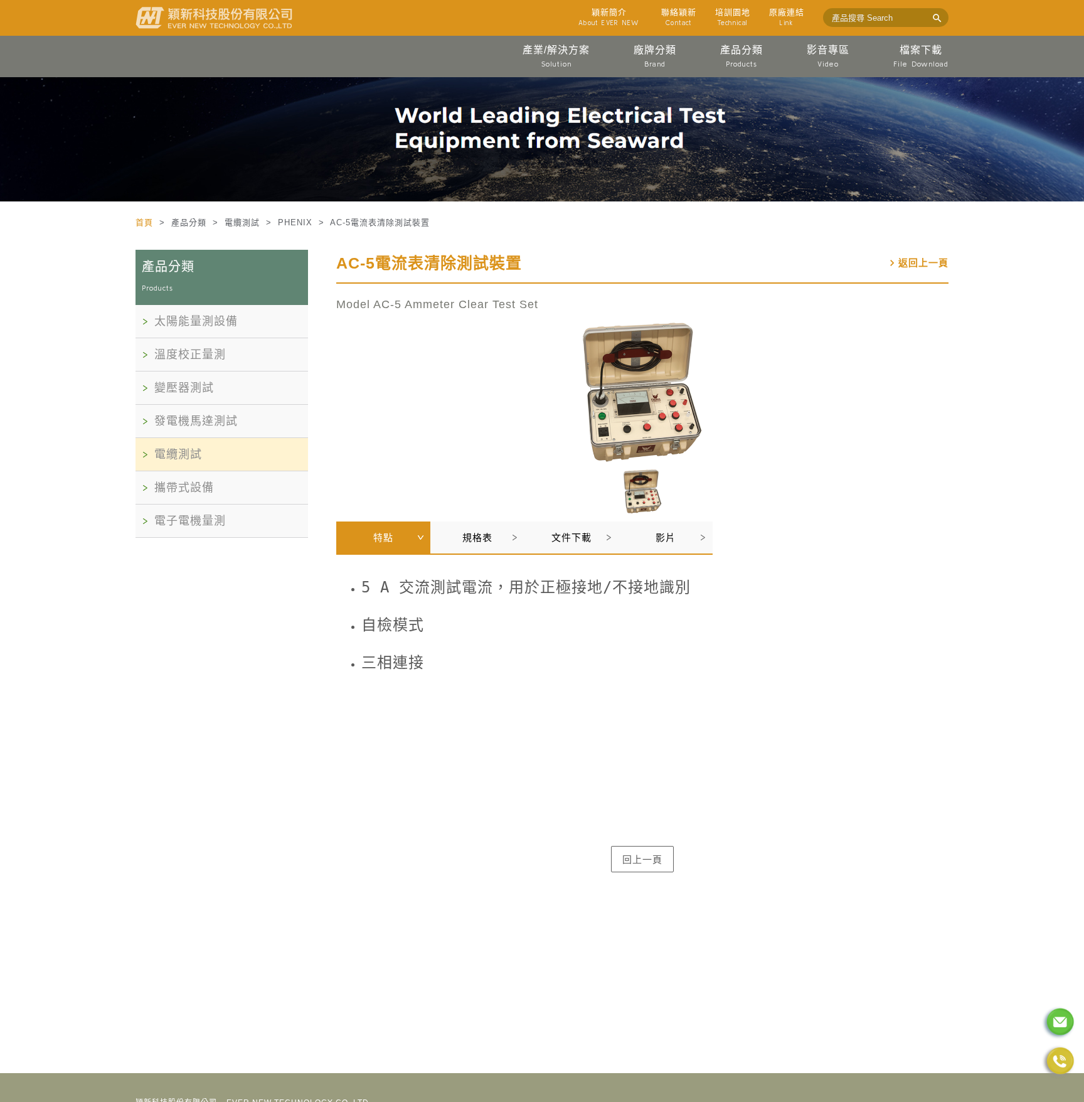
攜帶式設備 (184, 487)
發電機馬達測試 (196, 421)
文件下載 (571, 537)
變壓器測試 (184, 388)
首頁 (146, 222)
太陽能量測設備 (196, 321)
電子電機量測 (190, 521)
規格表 (477, 537)
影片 (666, 537)
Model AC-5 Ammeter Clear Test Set (437, 304)
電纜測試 (178, 454)
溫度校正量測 (190, 354)
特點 (383, 537)
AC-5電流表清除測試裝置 (429, 263)
